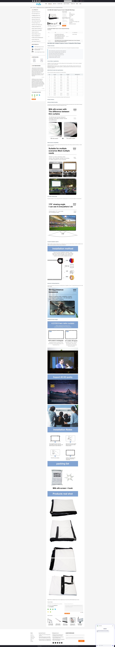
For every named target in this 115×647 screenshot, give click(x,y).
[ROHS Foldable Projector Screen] (32, 47)
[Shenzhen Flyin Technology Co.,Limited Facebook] (33, 1)
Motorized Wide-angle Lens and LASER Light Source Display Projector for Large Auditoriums (45, 638)
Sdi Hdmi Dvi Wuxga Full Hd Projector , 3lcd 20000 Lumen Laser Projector (58, 635)
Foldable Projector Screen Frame (65, 599)
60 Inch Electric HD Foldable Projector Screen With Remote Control (80, 624)
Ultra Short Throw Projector (36, 24)
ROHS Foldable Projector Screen (39, 46)
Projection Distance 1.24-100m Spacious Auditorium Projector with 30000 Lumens (45, 640)
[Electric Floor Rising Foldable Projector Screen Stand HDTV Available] (65, 620)
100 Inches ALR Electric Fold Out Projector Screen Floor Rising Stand (58, 624)
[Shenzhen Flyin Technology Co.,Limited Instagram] (40, 1)
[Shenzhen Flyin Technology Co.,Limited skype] (40, 95)
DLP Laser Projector (35, 13)
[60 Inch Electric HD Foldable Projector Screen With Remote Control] (80, 620)
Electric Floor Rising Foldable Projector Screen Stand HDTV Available (65, 624)
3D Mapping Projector (35, 15)
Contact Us (73, 3)
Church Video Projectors (35, 17)
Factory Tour (60, 3)
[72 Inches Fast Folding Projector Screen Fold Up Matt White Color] (72, 620)
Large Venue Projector (35, 11)
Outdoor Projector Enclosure (36, 28)
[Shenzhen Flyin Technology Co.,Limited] (37, 4)
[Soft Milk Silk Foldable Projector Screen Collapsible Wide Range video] (52, 17)
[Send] (112, 646)
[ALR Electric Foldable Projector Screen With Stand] (32, 49)
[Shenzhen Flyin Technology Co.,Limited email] (33, 95)
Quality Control (66, 3)
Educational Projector (35, 19)
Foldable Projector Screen (40, 7)
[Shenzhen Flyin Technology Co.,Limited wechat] (37, 95)
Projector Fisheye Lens (35, 33)
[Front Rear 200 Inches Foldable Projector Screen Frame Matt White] (50, 620)
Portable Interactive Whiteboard (37, 37)
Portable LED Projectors (35, 26)
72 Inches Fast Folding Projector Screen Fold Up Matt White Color (72, 624)
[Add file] (97, 646)
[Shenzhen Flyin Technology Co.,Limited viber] (33, 97)
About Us (54, 3)
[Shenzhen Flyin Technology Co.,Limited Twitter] (34, 1)
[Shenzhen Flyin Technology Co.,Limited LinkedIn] (36, 1)
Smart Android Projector (35, 41)
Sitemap (32, 641)
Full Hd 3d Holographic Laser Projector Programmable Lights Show (58, 637)
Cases (80, 3)
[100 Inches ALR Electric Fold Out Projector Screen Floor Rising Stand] (58, 620)
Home (46, 3)
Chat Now (64, 25)
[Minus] (112, 625)
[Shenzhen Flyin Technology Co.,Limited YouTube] (38, 1)
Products (50, 3)
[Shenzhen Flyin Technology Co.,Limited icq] (35, 97)
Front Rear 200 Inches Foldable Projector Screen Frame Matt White (50, 624)
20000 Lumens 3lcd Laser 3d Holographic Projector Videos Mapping (59, 639)
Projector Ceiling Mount (35, 35)
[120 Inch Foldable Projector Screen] (32, 52)
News (77, 3)
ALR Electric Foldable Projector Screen (54, 599)
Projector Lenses (34, 32)
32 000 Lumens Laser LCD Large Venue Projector (44, 635)
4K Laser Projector (35, 39)
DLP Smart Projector (35, 22)
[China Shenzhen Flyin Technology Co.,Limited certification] (34, 60)
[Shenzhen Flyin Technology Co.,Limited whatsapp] (35, 95)
